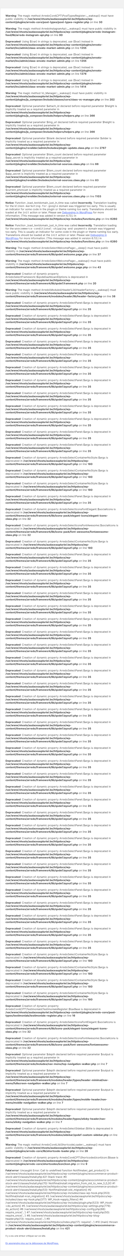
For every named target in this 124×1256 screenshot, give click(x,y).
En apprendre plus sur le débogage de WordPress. (32, 1243)
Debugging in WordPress (77, 212)
